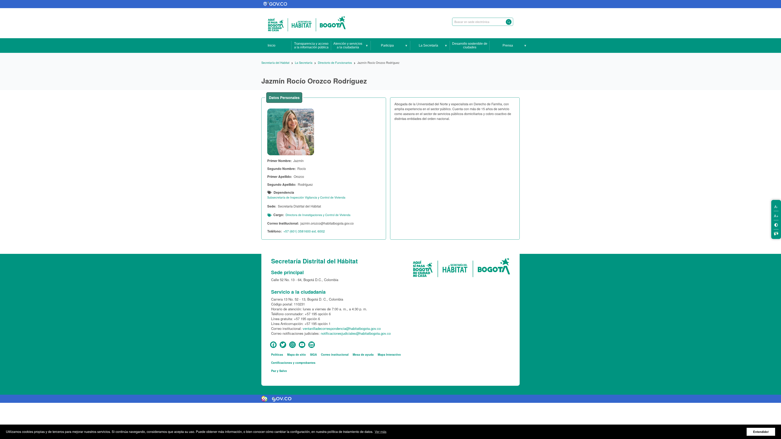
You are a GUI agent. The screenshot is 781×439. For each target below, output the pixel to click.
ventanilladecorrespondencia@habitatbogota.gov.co (342, 328)
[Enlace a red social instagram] (292, 344)
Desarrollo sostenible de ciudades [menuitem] (469, 45)
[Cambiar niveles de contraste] (776, 224)
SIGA (313, 354)
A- (776, 206)
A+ (776, 215)
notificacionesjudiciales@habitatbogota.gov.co (356, 333)
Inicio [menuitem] (271, 45)
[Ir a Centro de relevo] (776, 233)
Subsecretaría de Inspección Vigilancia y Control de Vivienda (306, 197)
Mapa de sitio (296, 354)
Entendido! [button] (761, 432)
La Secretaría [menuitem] (424, 48)
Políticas (277, 354)
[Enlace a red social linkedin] (311, 344)
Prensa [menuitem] (501, 48)
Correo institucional (335, 354)
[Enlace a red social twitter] (283, 344)
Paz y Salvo (279, 371)
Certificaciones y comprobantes (293, 363)
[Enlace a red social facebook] (273, 344)
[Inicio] (307, 23)
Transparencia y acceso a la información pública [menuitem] (311, 45)
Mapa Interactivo (389, 354)
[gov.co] (275, 4)
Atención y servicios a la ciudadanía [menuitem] (346, 47)
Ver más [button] (380, 431)
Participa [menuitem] (382, 48)
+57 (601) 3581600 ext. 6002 (304, 231)
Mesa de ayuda (363, 354)
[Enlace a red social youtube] (302, 344)
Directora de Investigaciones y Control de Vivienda (318, 215)
